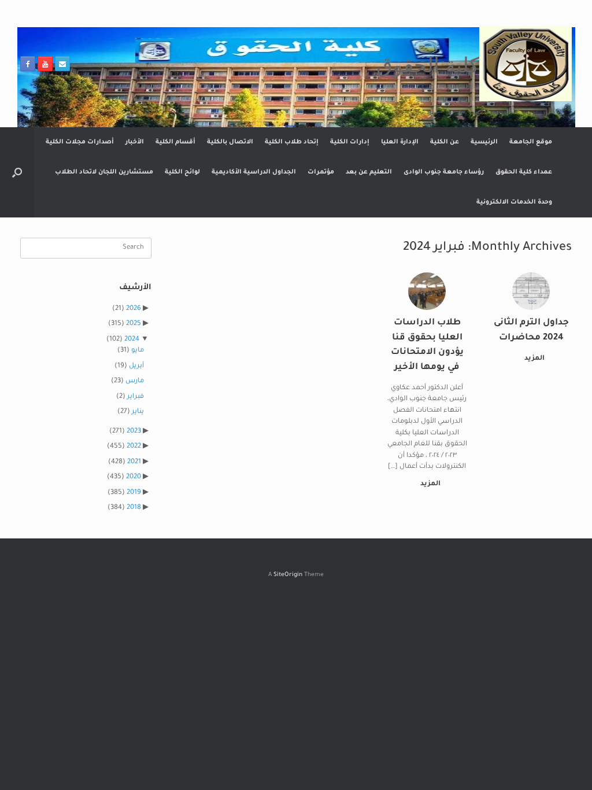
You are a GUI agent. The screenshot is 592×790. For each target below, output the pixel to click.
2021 (134, 462)
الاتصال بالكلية (230, 142)
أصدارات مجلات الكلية (80, 142)
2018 (134, 508)
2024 (131, 340)
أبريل (136, 366)
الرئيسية (484, 142)
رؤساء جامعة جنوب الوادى (444, 172)
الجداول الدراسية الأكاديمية (254, 172)
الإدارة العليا (400, 142)
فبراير (135, 397)
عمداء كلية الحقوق (523, 172)
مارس (134, 381)
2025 (133, 324)
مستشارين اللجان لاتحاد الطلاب (104, 172)
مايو (137, 351)
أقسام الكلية (175, 142)
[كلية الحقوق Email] (62, 63)
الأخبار (134, 142)
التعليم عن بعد (369, 172)
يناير (138, 412)
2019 (134, 493)
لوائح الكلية (182, 172)
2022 (134, 447)
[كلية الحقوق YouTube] (45, 63)
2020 (133, 477)
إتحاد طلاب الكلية (292, 142)
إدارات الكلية (349, 142)
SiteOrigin (287, 575)
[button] (17, 172)
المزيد (534, 359)
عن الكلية (444, 142)
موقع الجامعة (530, 142)
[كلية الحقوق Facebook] (27, 63)
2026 (133, 309)
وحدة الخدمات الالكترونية (514, 202)
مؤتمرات (321, 172)
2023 (134, 431)
